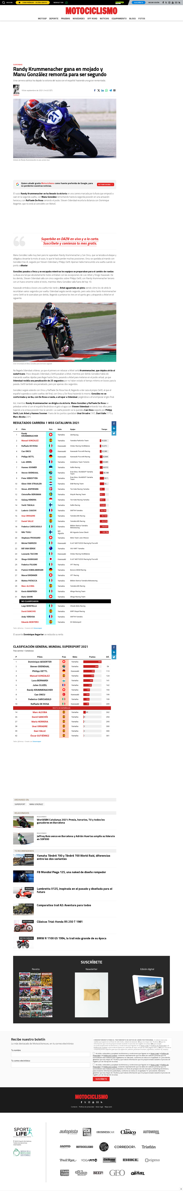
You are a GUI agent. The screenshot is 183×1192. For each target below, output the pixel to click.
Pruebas (65, 18)
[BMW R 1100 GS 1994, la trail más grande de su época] (23, 942)
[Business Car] (105, 1132)
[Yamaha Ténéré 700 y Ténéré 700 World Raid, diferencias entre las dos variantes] (23, 860)
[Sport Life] (103, 1147)
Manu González (36, 804)
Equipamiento (119, 18)
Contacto (74, 1106)
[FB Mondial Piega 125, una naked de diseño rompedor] (23, 876)
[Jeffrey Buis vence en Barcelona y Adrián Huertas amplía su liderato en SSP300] (23, 838)
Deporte (53, 18)
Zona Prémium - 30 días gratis (34, 2)
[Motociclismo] (91, 10)
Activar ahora (104, 184)
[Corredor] (125, 1147)
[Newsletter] (91, 994)
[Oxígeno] (152, 1160)
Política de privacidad (86, 1106)
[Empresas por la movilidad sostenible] (21, 1152)
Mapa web (108, 1106)
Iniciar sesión (153, 2)
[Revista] (35, 994)
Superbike (18, 64)
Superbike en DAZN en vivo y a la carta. (69, 238)
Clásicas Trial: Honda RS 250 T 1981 (60, 921)
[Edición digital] (147, 989)
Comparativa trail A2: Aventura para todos (64, 905)
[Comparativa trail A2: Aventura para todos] (23, 909)
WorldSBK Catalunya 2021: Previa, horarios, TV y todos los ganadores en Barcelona (71, 821)
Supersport (20, 804)
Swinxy (16, 95)
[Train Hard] (64, 1173)
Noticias (104, 18)
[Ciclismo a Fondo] (109, 1160)
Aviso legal (99, 1106)
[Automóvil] (151, 1132)
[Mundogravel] (138, 1173)
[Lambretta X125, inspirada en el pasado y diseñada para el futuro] (23, 893)
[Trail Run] (67, 1160)
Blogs (132, 18)
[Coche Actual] (87, 1132)
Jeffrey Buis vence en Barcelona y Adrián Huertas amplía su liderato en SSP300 (76, 837)
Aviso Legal (145, 1045)
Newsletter (58, 2)
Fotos (141, 18)
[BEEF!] (98, 1173)
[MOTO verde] (119, 2)
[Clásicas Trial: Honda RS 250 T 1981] (23, 926)
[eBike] (81, 1172)
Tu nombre (16, 1050)
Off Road (92, 18)
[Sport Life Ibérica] (23, 1132)
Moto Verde (28, 921)
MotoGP (42, 18)
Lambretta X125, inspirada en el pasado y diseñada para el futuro (74, 890)
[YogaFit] (89, 1160)
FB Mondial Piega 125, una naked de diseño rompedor (71, 872)
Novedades (79, 18)
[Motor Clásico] (128, 1132)
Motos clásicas (26, 938)
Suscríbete (138, 2)
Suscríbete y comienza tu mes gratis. (70, 243)
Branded (29, 855)
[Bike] (131, 1160)
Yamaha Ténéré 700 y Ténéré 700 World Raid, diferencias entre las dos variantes (73, 857)
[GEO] (117, 1173)
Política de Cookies (100, 1047)
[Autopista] (68, 1132)
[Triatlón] (148, 1146)
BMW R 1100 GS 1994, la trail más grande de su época (71, 938)
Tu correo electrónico (20, 1061)
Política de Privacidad (158, 1045)
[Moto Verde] (65, 1147)
